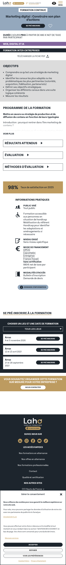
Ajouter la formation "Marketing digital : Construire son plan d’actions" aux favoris (50, 26)
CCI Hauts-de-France (32, 489)
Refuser (33, 550)
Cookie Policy (23, 561)
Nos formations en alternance (33, 453)
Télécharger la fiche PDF (31, 56)
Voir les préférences (33, 556)
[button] (61, 494)
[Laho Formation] (7, 3)
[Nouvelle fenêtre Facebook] (33, 441)
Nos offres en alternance (33, 459)
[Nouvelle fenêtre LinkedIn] (20, 441)
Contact (33, 471)
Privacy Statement (38, 561)
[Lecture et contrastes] (54, 3)
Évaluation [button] (14, 155)
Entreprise (29, 255)
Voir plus (8, 133)
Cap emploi (29, 252)
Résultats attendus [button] (21, 143)
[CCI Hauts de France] (18, 3)
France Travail (31, 258)
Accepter (33, 545)
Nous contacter (33, 387)
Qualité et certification (33, 477)
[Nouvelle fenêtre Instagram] (26, 441)
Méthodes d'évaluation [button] (24, 167)
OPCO (26, 249)
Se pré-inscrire (33, 26)
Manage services (12, 538)
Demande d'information (35, 287)
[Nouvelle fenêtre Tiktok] (46, 441)
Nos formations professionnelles (33, 465)
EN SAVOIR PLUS (10, 517)
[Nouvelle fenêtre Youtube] (39, 441)
